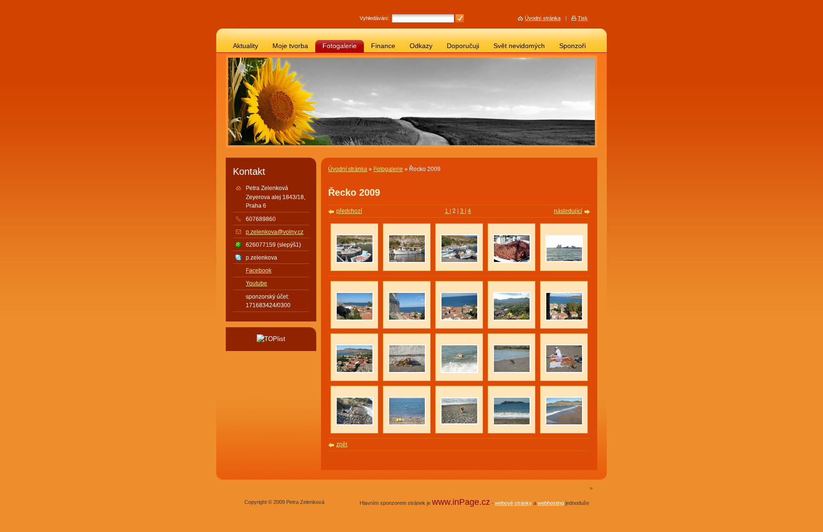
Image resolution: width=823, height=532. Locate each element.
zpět (341, 444)
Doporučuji (463, 46)
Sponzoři (572, 46)
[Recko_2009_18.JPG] (512, 423)
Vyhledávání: (375, 18)
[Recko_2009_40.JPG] (512, 371)
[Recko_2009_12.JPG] (459, 371)
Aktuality (245, 46)
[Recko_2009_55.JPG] (354, 371)
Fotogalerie (339, 46)
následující (568, 211)
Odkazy (421, 46)
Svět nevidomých (519, 46)
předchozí (349, 211)
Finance (383, 46)
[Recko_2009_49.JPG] (564, 318)
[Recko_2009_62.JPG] (354, 423)
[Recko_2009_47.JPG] (354, 261)
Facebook (258, 270)
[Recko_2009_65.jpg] (459, 422)
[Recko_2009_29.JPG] (354, 318)
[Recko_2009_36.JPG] (459, 318)
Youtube (256, 283)
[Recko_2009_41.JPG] (512, 318)
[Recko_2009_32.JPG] (407, 318)
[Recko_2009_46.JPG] (407, 261)
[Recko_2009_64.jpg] (564, 260)
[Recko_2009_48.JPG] (459, 261)
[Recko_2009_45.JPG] (407, 371)
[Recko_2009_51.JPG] (512, 261)
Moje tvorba (290, 46)
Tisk (583, 18)
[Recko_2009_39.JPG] (407, 423)
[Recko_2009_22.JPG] (564, 423)
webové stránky (513, 503)
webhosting (551, 503)
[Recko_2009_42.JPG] (564, 371)
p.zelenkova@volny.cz (274, 232)
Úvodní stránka (347, 169)
